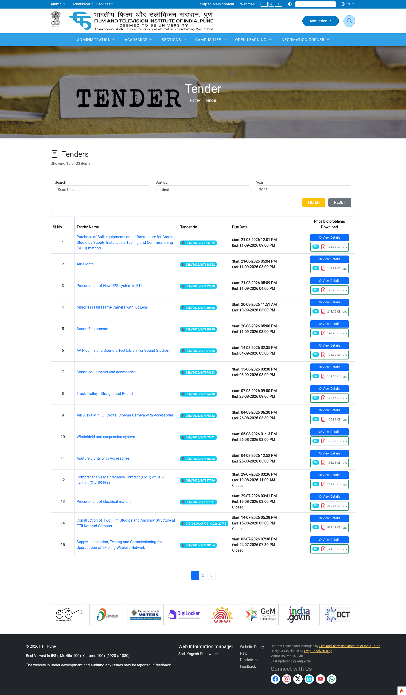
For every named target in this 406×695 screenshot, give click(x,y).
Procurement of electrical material (105, 501)
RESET (339, 202)
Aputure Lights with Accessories (103, 458)
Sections (171, 40)
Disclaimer (249, 660)
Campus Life (208, 40)
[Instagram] (307, 4)
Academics (136, 40)
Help (243, 653)
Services (103, 4)
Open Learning (250, 40)
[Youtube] (325, 4)
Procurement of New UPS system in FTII (110, 285)
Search (60, 182)
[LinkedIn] (319, 4)
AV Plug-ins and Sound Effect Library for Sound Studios (123, 350)
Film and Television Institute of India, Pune (349, 646)
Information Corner (302, 40)
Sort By (162, 182)
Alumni (56, 4)
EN (347, 4)
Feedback (248, 666)
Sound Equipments (92, 329)
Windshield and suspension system (106, 437)
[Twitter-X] (313, 4)
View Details (331, 237)
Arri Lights (85, 264)
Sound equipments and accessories (106, 372)
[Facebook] (301, 4)
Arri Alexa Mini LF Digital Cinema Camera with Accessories (125, 415)
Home (195, 100)
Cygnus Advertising (318, 651)
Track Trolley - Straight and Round (105, 393)
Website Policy (252, 647)
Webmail (247, 4)
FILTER (314, 202)
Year (259, 182)
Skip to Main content (217, 4)
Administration (94, 40)
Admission (81, 4)
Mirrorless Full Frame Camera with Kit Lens (112, 307)
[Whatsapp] (330, 4)
